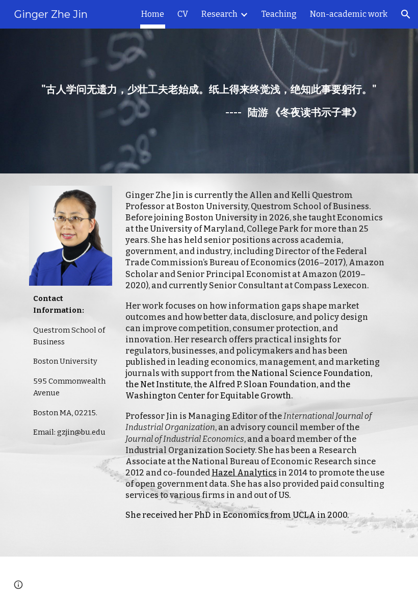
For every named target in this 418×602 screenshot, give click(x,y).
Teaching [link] (279, 14)
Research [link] (219, 14)
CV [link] (182, 14)
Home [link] (152, 14)
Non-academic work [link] (348, 14)
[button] (406, 14)
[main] (209, 101)
